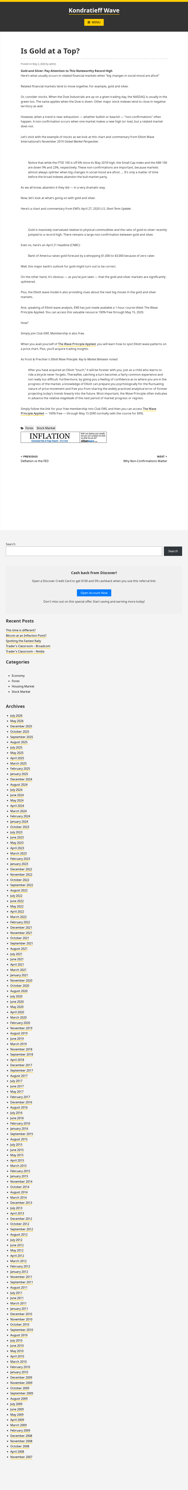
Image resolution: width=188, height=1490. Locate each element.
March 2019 (18, 1044)
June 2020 (17, 1002)
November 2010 (21, 1319)
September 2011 (21, 1282)
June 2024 (17, 795)
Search (10, 544)
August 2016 (19, 1107)
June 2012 (17, 1245)
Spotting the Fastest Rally (23, 641)
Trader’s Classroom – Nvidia (25, 651)
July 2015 (16, 1145)
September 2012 (21, 1229)
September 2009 (21, 1393)
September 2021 (21, 943)
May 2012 (17, 1250)
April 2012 (17, 1256)
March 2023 (18, 853)
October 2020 (19, 986)
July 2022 (16, 896)
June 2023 (17, 837)
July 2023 (16, 832)
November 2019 (21, 1028)
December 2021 (21, 927)
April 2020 (17, 1012)
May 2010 (17, 1351)
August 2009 (19, 1399)
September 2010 (21, 1330)
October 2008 (19, 1446)
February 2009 (20, 1430)
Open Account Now (94, 593)
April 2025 (17, 758)
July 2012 (16, 1240)
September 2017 (21, 1070)
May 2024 (17, 800)
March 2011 (18, 1303)
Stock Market (46, 428)
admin (52, 63)
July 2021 (16, 954)
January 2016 (19, 1129)
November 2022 (21, 874)
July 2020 (16, 996)
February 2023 (20, 859)
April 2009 (17, 1420)
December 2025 (21, 726)
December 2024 (21, 779)
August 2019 (19, 1033)
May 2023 (17, 843)
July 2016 (16, 1113)
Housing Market (23, 686)
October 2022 (19, 880)
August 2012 (19, 1234)
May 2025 (17, 753)
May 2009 (17, 1415)
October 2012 (19, 1224)
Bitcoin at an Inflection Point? (26, 636)
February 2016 (20, 1123)
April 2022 (17, 911)
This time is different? (21, 630)
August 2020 (19, 991)
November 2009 (21, 1383)
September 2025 (21, 737)
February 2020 (20, 1023)
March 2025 (18, 763)
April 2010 (17, 1356)
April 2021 (17, 964)
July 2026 (16, 716)
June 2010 (17, 1346)
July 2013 (16, 1208)
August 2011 (19, 1287)
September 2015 (21, 1134)
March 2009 (18, 1425)
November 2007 (21, 1457)
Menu (96, 22)
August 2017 (19, 1076)
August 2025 (19, 742)
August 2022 (19, 890)
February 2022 (20, 922)
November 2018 (21, 1049)
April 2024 (17, 806)
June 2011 (17, 1298)
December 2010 (21, 1314)
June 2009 (17, 1409)
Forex (29, 428)
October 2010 (19, 1324)
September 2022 (21, 885)
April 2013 (17, 1213)
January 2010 (19, 1372)
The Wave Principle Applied (77, 344)
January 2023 (19, 864)
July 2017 (16, 1081)
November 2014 (21, 1181)
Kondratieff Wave (94, 10)
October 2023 (19, 827)
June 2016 (17, 1118)
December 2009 (21, 1377)
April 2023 (17, 848)
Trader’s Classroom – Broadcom (28, 646)
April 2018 (17, 1060)
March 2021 (18, 970)
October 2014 (19, 1187)
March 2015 (18, 1166)
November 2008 (21, 1441)
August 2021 (19, 949)
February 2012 (20, 1266)
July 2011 (16, 1293)
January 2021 (19, 975)
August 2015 (19, 1139)
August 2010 (19, 1335)
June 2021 (17, 959)
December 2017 (21, 1065)
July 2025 (16, 747)
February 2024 (20, 816)
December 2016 (21, 1102)
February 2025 (20, 769)
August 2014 (19, 1192)
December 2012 (21, 1219)
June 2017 (17, 1086)
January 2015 (19, 1176)
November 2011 (21, 1277)
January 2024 (19, 822)
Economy (18, 676)
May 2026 (17, 721)
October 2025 (19, 732)
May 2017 (17, 1092)
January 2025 (19, 774)
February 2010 (20, 1367)
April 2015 (17, 1160)
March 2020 (18, 1017)
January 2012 (19, 1272)
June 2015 (17, 1150)
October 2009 (19, 1388)
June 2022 (17, 901)
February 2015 (20, 1171)
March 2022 (18, 917)
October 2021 (19, 938)
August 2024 (19, 785)
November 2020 (21, 980)
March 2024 (18, 811)
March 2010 (18, 1362)
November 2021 (21, 933)
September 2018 (21, 1054)
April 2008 (17, 1452)
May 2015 (17, 1155)
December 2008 (21, 1436)
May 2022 (17, 906)
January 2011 (19, 1309)
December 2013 (21, 1203)
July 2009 (16, 1404)
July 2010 (16, 1340)
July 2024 (16, 790)
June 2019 (17, 1039)
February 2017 (20, 1097)
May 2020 (17, 1007)
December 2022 (21, 869)
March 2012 (18, 1261)
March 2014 (18, 1197)
